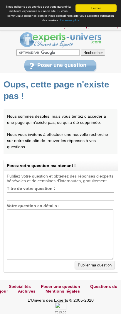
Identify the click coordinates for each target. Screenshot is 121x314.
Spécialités (20, 286)
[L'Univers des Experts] (60, 40)
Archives (27, 291)
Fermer (96, 8)
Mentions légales (63, 291)
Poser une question (61, 65)
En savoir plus (69, 20)
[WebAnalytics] (60, 308)
